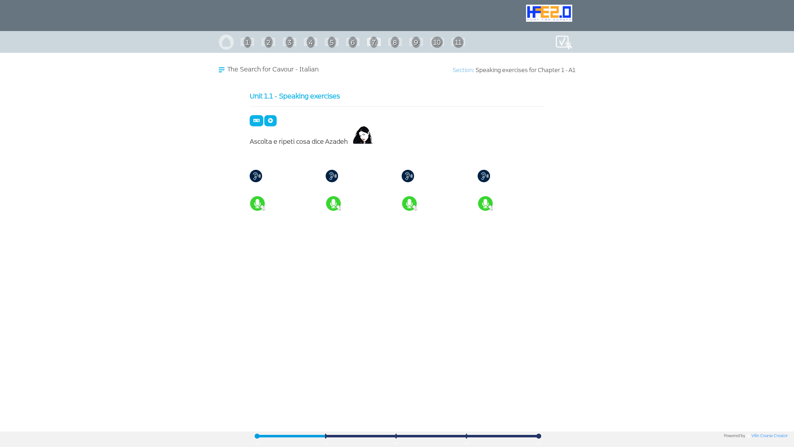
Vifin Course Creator (770, 435)
